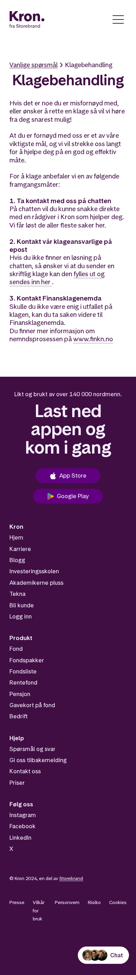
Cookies (118, 902)
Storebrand (71, 878)
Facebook (22, 826)
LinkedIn (20, 837)
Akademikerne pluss (36, 582)
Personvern (67, 902)
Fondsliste (23, 671)
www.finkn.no (93, 339)
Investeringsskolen (34, 571)
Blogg (17, 560)
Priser (17, 782)
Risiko (94, 902)
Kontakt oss (25, 771)
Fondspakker (26, 660)
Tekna (17, 594)
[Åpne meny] (118, 19)
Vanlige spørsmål (33, 65)
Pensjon (19, 694)
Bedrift (18, 716)
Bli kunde (21, 605)
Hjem (16, 537)
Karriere (20, 549)
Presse (16, 902)
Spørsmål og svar (32, 749)
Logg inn (20, 616)
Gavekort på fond (32, 705)
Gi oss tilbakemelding (38, 760)
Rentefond (23, 682)
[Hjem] (27, 19)
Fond (16, 649)
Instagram (22, 815)
